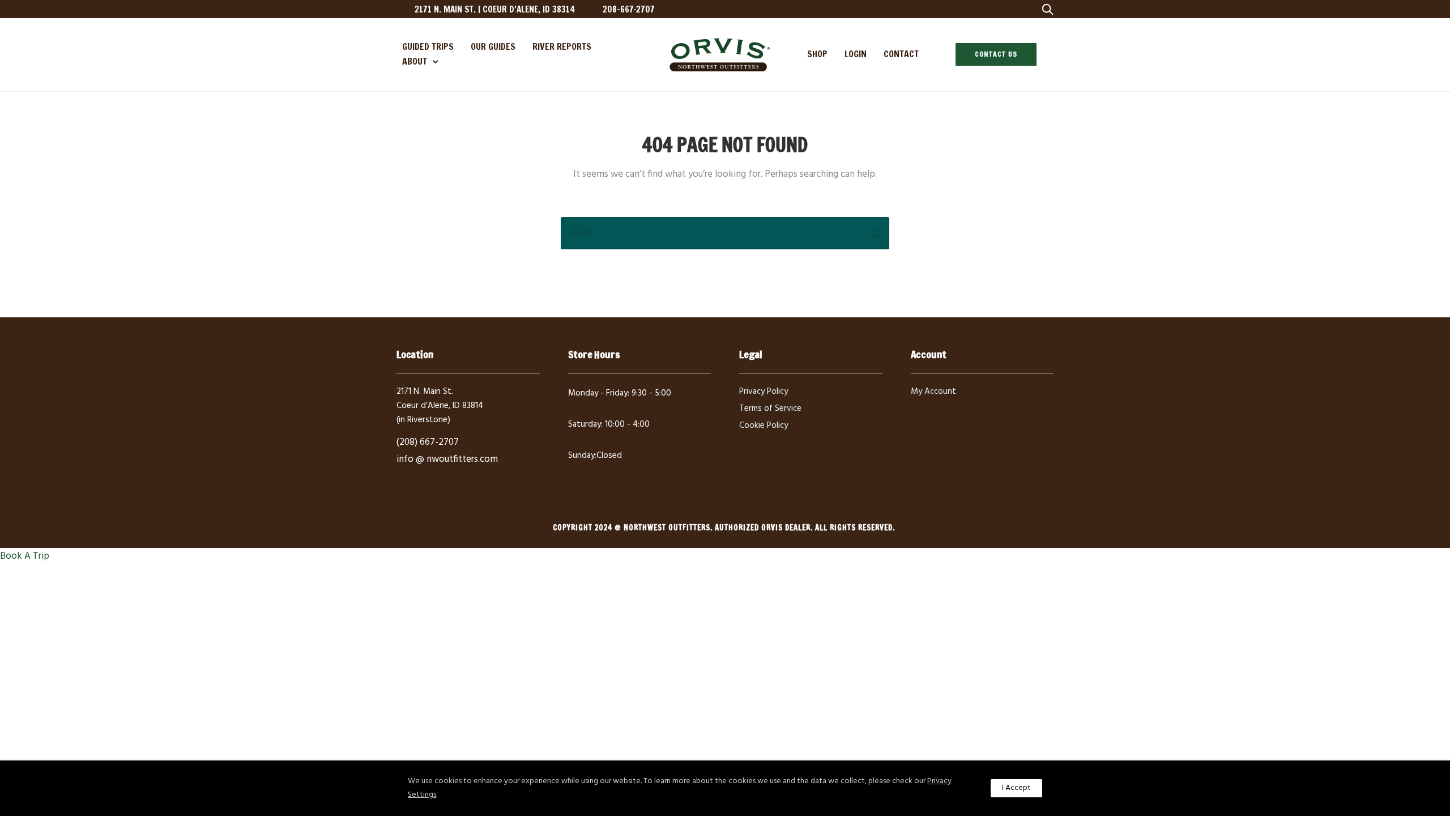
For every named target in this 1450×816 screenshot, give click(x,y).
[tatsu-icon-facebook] (951, 9)
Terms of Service (770, 408)
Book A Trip (24, 556)
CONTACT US (996, 54)
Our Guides (493, 46)
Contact (901, 54)
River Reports (561, 46)
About (414, 61)
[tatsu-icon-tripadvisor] (1005, 9)
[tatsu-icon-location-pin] (401, 9)
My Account (933, 391)
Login (856, 54)
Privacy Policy (763, 391)
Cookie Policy (763, 425)
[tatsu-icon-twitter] (987, 9)
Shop (817, 54)
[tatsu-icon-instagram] (969, 9)
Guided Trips (428, 46)
